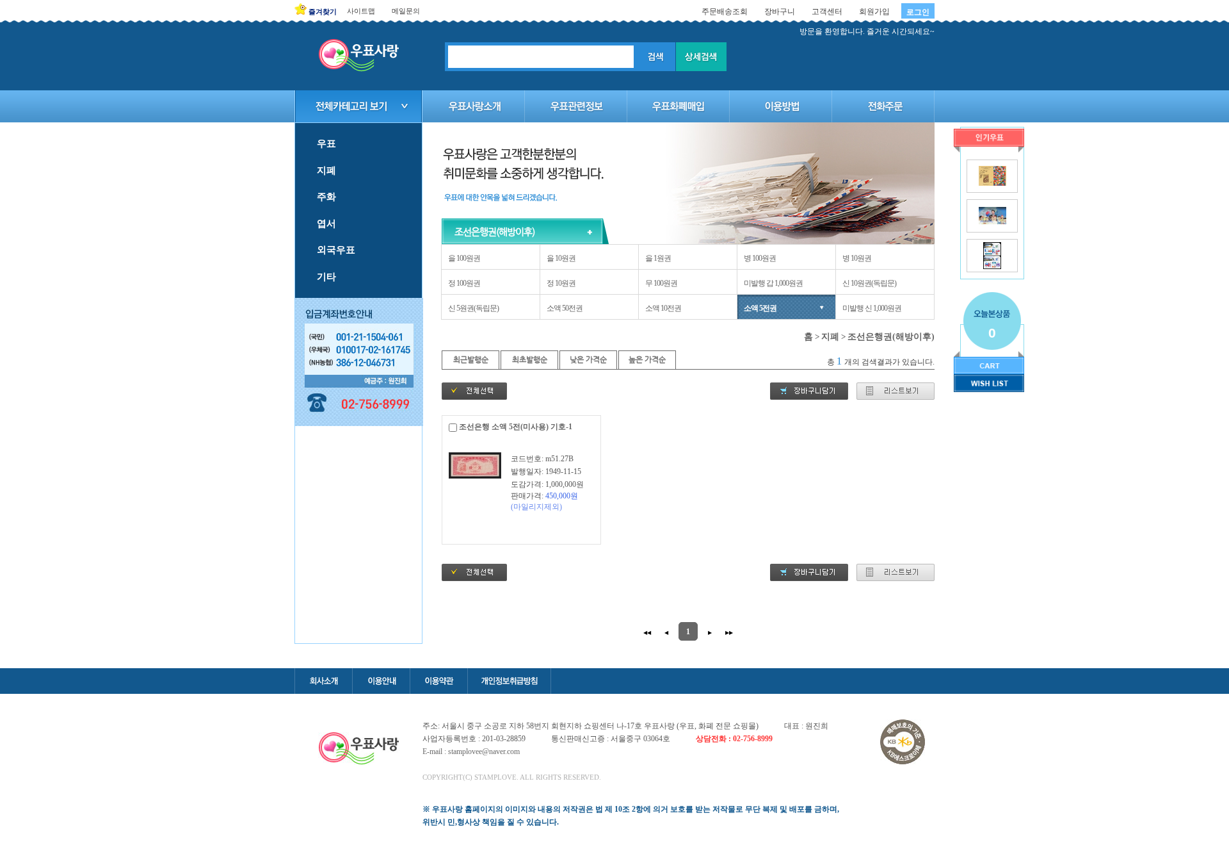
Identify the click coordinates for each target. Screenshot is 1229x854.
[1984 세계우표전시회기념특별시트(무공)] (992, 183)
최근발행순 (470, 359)
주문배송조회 (725, 11)
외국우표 (336, 250)
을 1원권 (658, 258)
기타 (326, 277)
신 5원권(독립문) (473, 308)
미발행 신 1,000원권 (871, 308)
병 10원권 (856, 258)
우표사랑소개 (473, 106)
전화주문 (883, 106)
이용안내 (381, 681)
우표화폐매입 (678, 106)
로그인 (917, 12)
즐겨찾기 (323, 11)
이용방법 (781, 106)
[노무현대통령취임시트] (992, 221)
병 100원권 (760, 258)
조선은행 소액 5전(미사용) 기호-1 (515, 426)
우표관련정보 (576, 106)
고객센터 (827, 11)
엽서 (326, 223)
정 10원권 (561, 283)
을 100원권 (464, 258)
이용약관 (438, 681)
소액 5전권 (760, 308)
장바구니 (779, 11)
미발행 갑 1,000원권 (773, 283)
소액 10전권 (663, 308)
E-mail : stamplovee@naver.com (471, 751)
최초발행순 (529, 359)
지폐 (326, 170)
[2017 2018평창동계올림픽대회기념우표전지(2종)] (991, 266)
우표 (326, 143)
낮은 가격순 (588, 359)
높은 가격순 (647, 359)
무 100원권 (661, 283)
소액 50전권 (564, 308)
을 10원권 (561, 258)
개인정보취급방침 (509, 681)
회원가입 (874, 11)
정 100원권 (464, 283)
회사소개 (323, 681)
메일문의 (406, 11)
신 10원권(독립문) (869, 283)
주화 (326, 197)
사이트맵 (361, 11)
